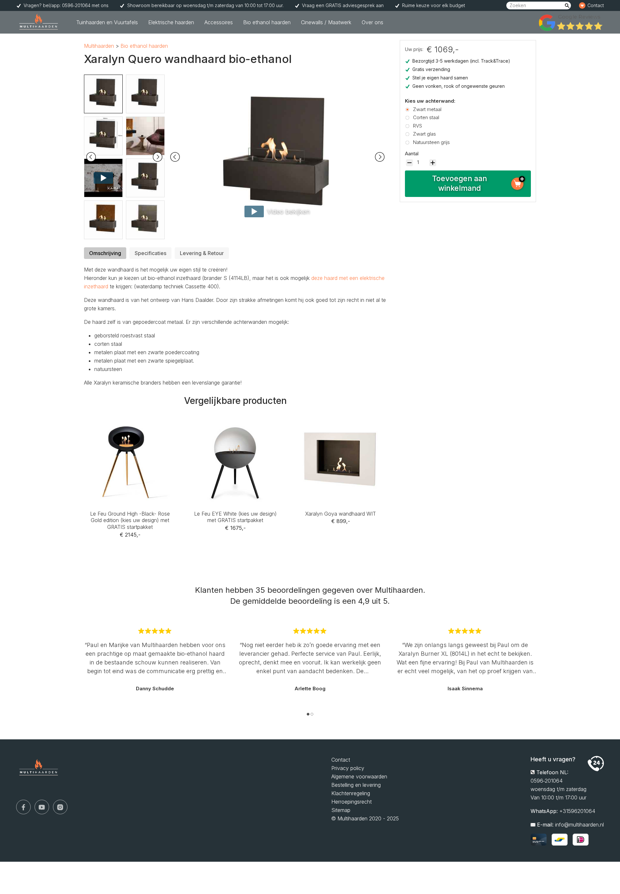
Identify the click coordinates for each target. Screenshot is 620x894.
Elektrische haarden (171, 22)
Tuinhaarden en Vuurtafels (107, 22)
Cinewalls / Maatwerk (326, 22)
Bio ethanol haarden (267, 22)
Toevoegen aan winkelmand (459, 183)
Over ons (372, 22)
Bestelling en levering (356, 785)
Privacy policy (347, 768)
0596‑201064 (547, 780)
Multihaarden (99, 46)
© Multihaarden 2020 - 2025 (365, 818)
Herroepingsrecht (351, 801)
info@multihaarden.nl (579, 824)
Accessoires (218, 22)
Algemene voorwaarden (359, 776)
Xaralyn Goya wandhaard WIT (340, 419)
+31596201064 (577, 811)
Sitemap (340, 810)
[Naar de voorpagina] (38, 22)
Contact (587, 4)
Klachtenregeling (350, 793)
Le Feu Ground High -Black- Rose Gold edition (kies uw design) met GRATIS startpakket (130, 427)
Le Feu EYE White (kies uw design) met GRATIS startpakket (235, 423)
